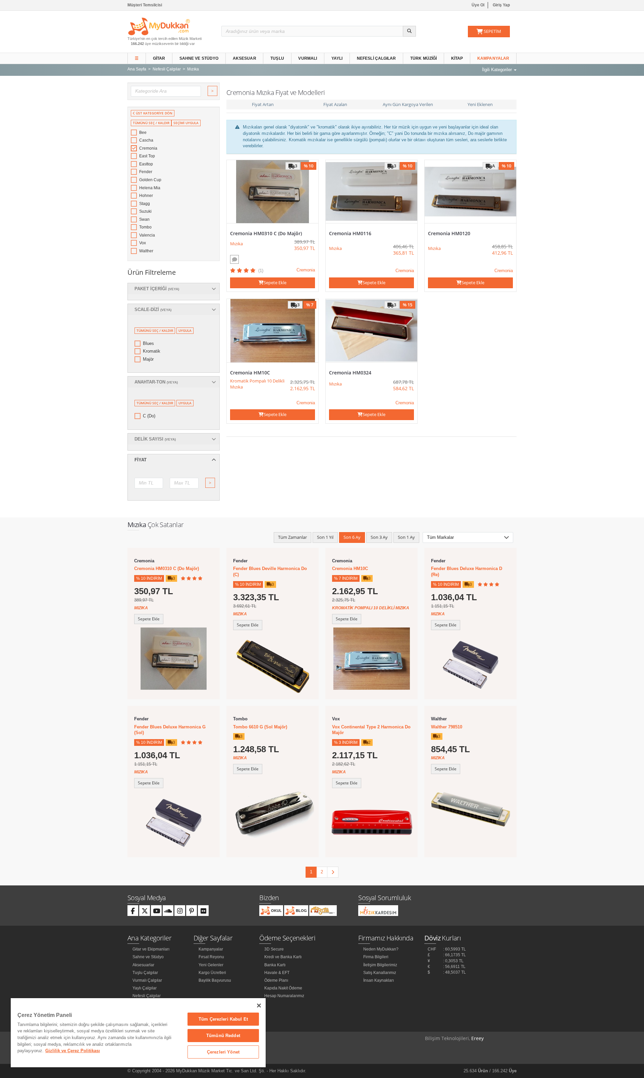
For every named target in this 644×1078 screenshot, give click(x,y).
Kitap (457, 58)
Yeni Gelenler (211, 965)
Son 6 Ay (352, 537)
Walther (146, 251)
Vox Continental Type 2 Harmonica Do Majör (371, 729)
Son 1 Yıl (325, 537)
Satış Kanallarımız (379, 972)
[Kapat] (259, 1006)
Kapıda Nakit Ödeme (283, 988)
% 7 (309, 305)
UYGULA (185, 330)
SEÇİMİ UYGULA (186, 122)
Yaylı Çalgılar (144, 988)
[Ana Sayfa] (159, 26)
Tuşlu (277, 58)
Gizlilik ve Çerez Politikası (72, 1050)
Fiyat (141, 459)
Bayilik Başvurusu (215, 980)
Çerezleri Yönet (223, 1052)
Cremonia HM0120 (449, 233)
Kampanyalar (493, 58)
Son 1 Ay (406, 537)
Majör (148, 359)
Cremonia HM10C (250, 372)
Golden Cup (150, 179)
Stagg (144, 203)
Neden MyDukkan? (380, 949)
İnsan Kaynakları (378, 980)
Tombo (145, 227)
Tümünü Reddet (223, 1035)
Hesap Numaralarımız (284, 995)
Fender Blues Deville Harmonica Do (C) (270, 571)
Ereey (477, 1038)
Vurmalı (307, 58)
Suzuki (145, 211)
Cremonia (148, 148)
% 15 (407, 305)
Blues (148, 343)
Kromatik (151, 351)
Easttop (146, 164)
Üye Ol (478, 5)
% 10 (308, 166)
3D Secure (274, 949)
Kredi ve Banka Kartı (283, 957)
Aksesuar (244, 58)
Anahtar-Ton (156, 381)
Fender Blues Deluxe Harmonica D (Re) (466, 571)
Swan (144, 219)
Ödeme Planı (276, 980)
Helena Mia (149, 188)
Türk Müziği (423, 58)
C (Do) (149, 415)
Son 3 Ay (379, 537)
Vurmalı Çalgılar (147, 980)
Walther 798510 (446, 726)
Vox (142, 243)
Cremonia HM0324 (350, 372)
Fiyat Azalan (335, 104)
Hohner (146, 195)
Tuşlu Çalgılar (145, 972)
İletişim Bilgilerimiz (380, 965)
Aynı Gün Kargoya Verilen (408, 104)
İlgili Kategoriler (497, 69)
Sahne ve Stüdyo (199, 58)
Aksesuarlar (143, 965)
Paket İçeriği (157, 288)
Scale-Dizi (153, 309)
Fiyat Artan (263, 104)
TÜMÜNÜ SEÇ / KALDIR (151, 122)
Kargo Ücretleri (212, 972)
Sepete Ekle (275, 282)
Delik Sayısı (155, 439)
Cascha (146, 140)
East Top (147, 156)
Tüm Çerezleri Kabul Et (223, 1019)
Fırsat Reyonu (211, 957)
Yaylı (337, 58)
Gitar (159, 58)
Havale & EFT (276, 972)
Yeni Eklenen (480, 104)
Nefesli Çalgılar (376, 58)
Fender (145, 171)
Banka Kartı (274, 965)
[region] (138, 1032)
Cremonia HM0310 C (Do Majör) (266, 233)
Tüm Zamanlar (292, 537)
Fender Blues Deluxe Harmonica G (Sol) (170, 729)
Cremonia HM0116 (350, 233)
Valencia (147, 235)
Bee (143, 132)
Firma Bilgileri (375, 957)
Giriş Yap (501, 5)
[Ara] (409, 31)
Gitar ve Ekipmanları (150, 949)
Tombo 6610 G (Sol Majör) (260, 726)
